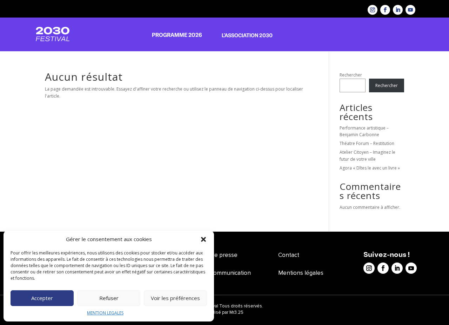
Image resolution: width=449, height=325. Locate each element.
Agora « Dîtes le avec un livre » (370, 168)
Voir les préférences (175, 297)
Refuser (109, 297)
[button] (203, 239)
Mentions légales (300, 273)
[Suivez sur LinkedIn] (398, 10)
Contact (288, 255)
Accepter (42, 297)
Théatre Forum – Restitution (367, 143)
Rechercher (351, 75)
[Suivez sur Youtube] (410, 10)
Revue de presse (215, 255)
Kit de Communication (222, 273)
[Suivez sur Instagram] (372, 10)
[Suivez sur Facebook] (385, 10)
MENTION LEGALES (105, 313)
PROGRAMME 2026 (177, 35)
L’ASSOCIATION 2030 (247, 35)
